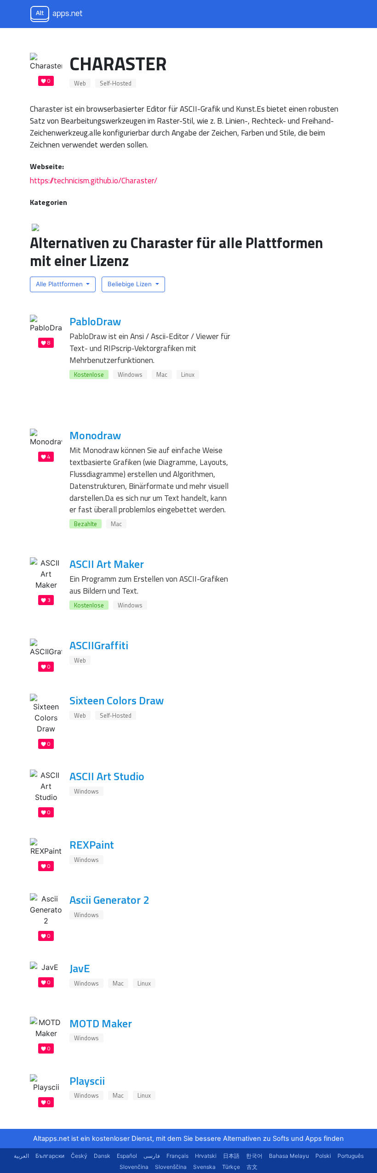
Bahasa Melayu (289, 1155)
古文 (251, 1166)
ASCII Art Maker (106, 563)
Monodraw (95, 435)
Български (49, 1155)
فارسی (151, 1155)
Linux (187, 374)
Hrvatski (206, 1155)
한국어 (254, 1155)
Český (79, 1155)
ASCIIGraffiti (98, 645)
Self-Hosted (115, 83)
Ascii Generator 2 (109, 899)
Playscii (87, 1080)
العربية (21, 1155)
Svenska (204, 1166)
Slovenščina (171, 1166)
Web (80, 83)
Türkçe (231, 1166)
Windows (130, 374)
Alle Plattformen (60, 284)
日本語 (231, 1155)
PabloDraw (95, 321)
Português (350, 1155)
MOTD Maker (100, 1023)
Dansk (102, 1155)
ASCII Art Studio (106, 776)
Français (177, 1155)
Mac (161, 374)
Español (127, 1155)
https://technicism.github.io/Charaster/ (93, 180)
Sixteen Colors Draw (116, 700)
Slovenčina (134, 1166)
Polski (323, 1155)
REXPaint (91, 844)
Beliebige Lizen (131, 284)
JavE (79, 968)
